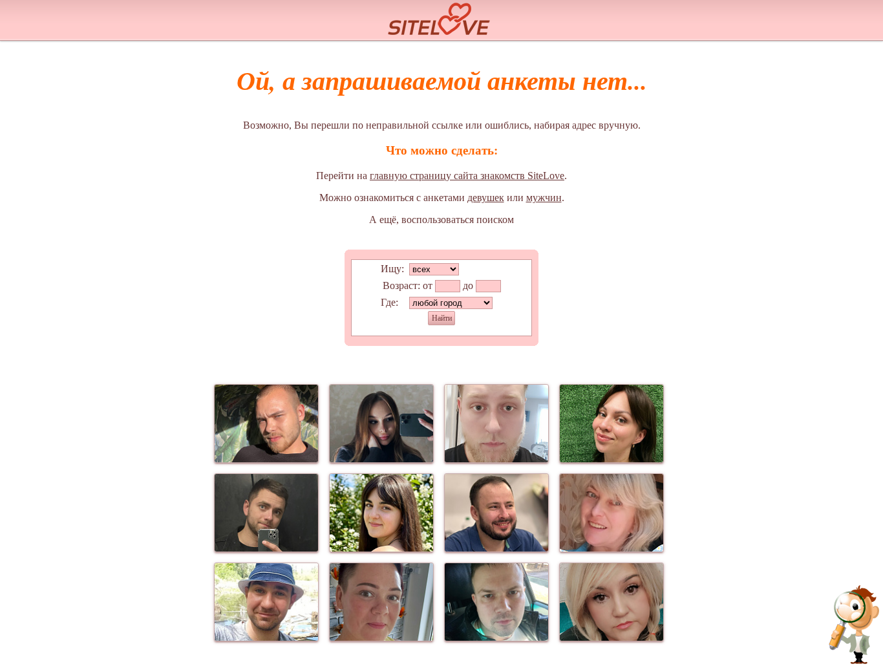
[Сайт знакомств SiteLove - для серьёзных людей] (441, 17)
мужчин (544, 197)
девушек (485, 197)
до (468, 285)
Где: (389, 302)
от (427, 285)
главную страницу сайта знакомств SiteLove (467, 175)
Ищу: (392, 268)
